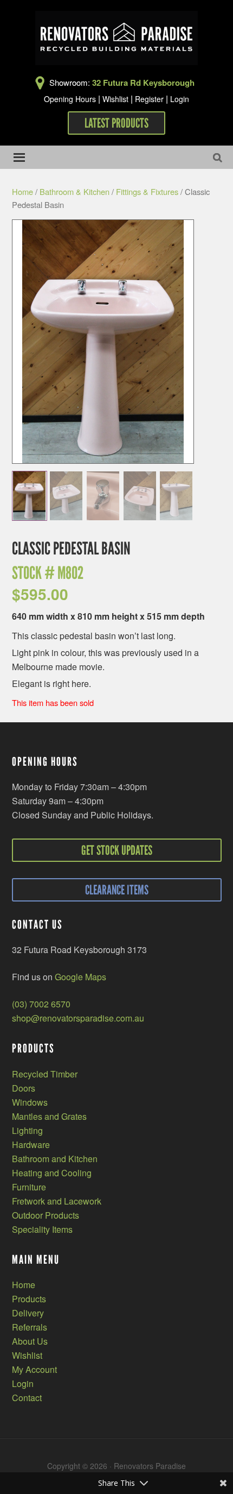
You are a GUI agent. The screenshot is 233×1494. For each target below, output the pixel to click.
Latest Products (116, 123)
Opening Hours (70, 98)
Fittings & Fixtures (147, 191)
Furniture (29, 1187)
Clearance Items (116, 890)
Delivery (28, 1313)
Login (179, 98)
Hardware (31, 1144)
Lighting (27, 1130)
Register (149, 98)
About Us (30, 1341)
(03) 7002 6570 (41, 1004)
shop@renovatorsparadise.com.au (78, 1018)
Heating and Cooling (52, 1173)
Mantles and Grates (49, 1116)
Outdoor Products (45, 1215)
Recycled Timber (44, 1074)
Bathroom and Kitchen (55, 1158)
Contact (27, 1397)
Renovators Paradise (116, 38)
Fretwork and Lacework (56, 1201)
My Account (34, 1369)
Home (22, 191)
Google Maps (80, 976)
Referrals (29, 1327)
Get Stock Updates (116, 850)
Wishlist (115, 98)
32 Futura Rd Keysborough (143, 83)
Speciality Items (42, 1229)
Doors (23, 1088)
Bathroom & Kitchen (74, 191)
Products (29, 1299)
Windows (30, 1102)
